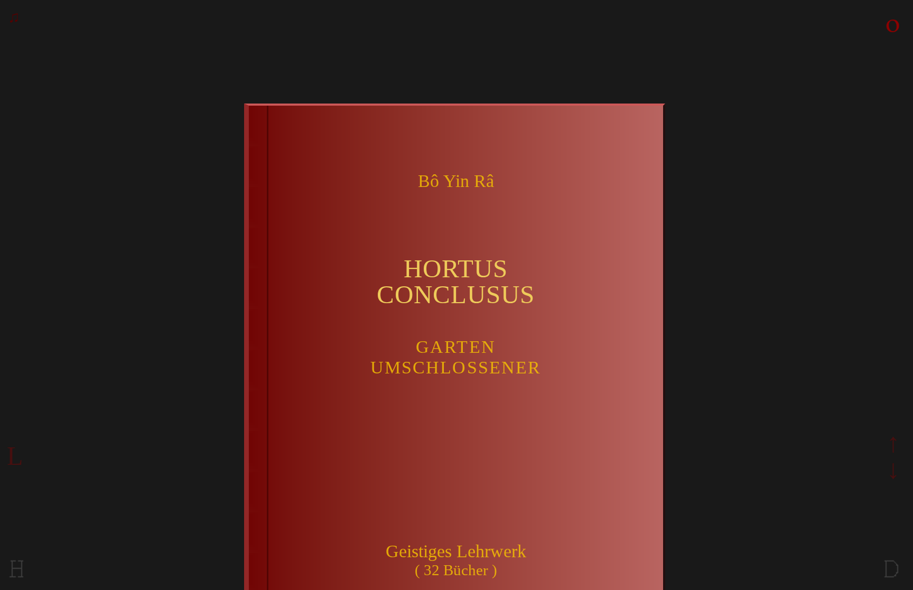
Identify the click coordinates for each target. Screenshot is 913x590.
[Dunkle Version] (892, 578)
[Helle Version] (17, 578)
